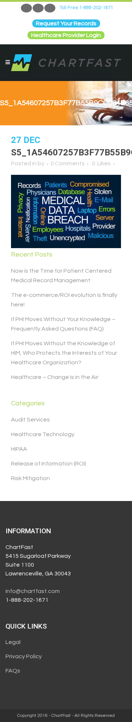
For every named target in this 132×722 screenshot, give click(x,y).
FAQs (13, 671)
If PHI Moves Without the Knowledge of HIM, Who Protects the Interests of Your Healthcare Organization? (64, 352)
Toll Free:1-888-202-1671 (86, 7)
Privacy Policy (24, 656)
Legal (13, 642)
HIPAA (19, 449)
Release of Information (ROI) (48, 464)
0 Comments (68, 163)
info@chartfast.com (33, 591)
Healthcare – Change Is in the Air (54, 377)
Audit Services (30, 420)
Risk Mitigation (30, 478)
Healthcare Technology (42, 434)
